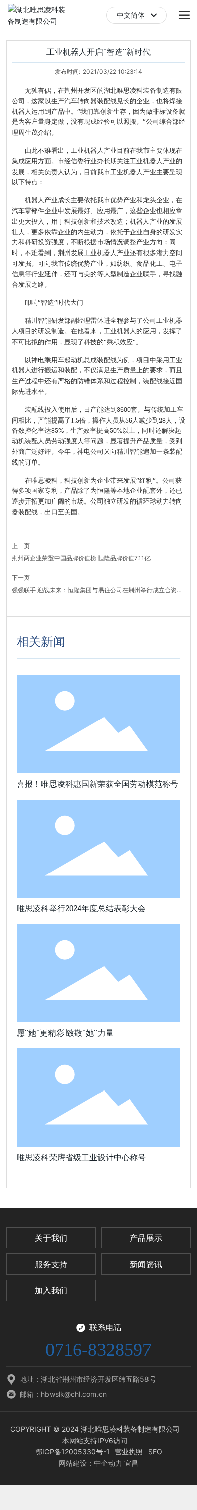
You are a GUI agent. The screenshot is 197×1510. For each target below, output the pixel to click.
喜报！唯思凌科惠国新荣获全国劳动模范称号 (97, 784)
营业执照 (129, 1451)
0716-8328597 (98, 1349)
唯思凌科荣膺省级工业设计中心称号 (81, 1157)
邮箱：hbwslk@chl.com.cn (63, 1394)
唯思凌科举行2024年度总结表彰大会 (81, 908)
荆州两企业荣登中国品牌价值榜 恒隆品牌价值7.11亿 (81, 558)
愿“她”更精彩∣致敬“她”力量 (65, 1033)
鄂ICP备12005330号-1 (72, 1451)
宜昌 (131, 1463)
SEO (155, 1451)
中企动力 (108, 1463)
